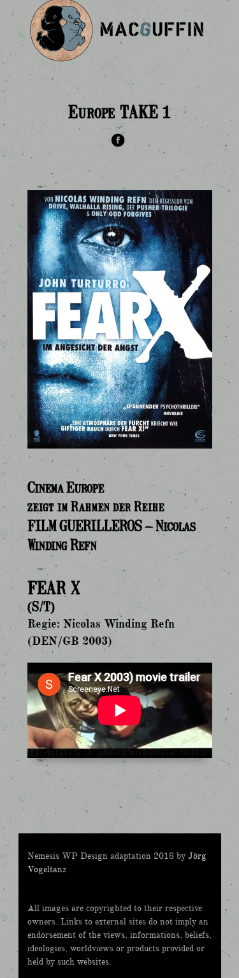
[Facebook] (118, 142)
